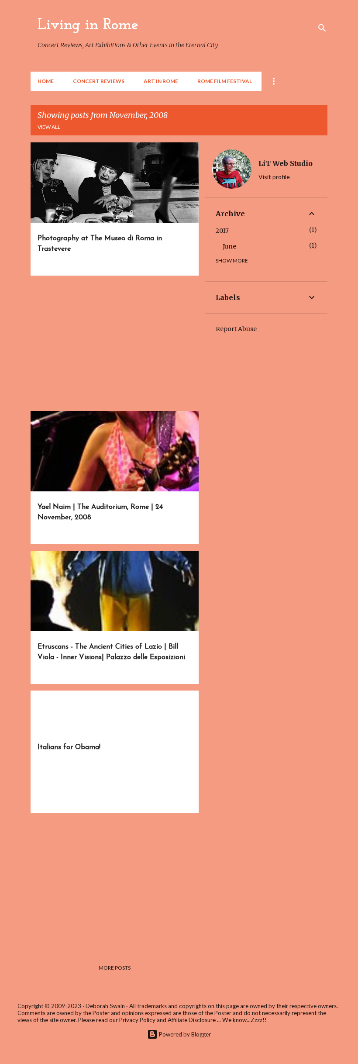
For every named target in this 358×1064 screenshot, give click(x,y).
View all (49, 127)
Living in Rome (88, 25)
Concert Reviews (98, 81)
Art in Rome (161, 81)
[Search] (322, 27)
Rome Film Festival (224, 81)
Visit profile (274, 176)
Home (46, 81)
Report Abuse (236, 329)
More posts (115, 967)
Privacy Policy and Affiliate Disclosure (167, 1019)
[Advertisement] (111, 343)
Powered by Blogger (184, 1034)
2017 (222, 231)
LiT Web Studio (285, 163)
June (229, 246)
